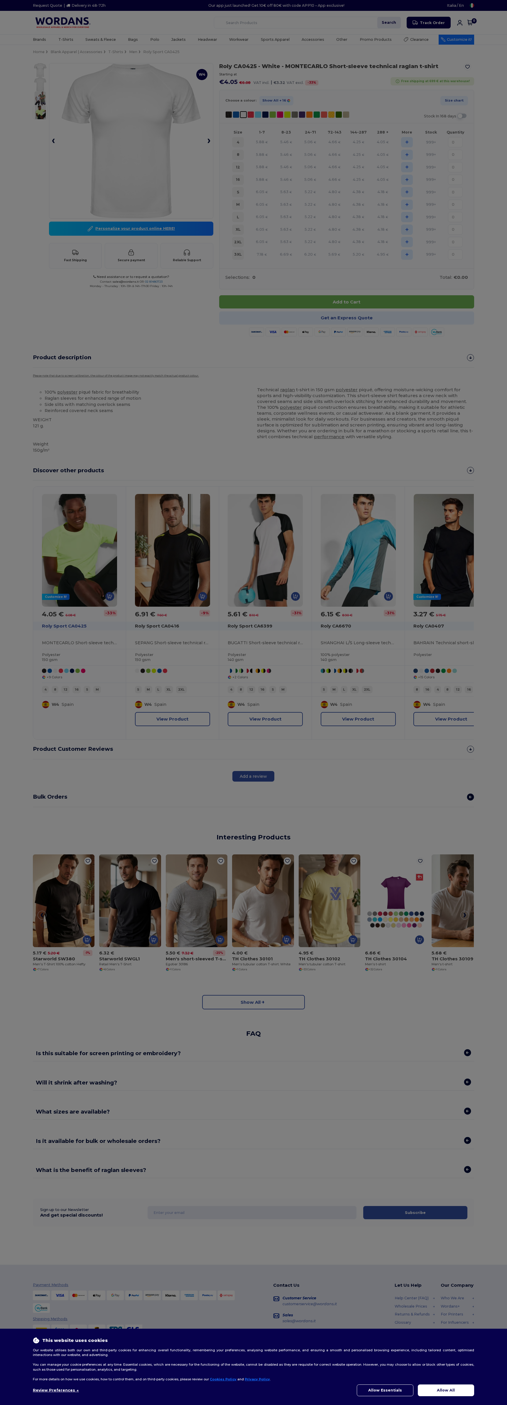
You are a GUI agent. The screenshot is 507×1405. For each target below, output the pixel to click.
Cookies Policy (223, 1379)
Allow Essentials (385, 1390)
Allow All (446, 1390)
